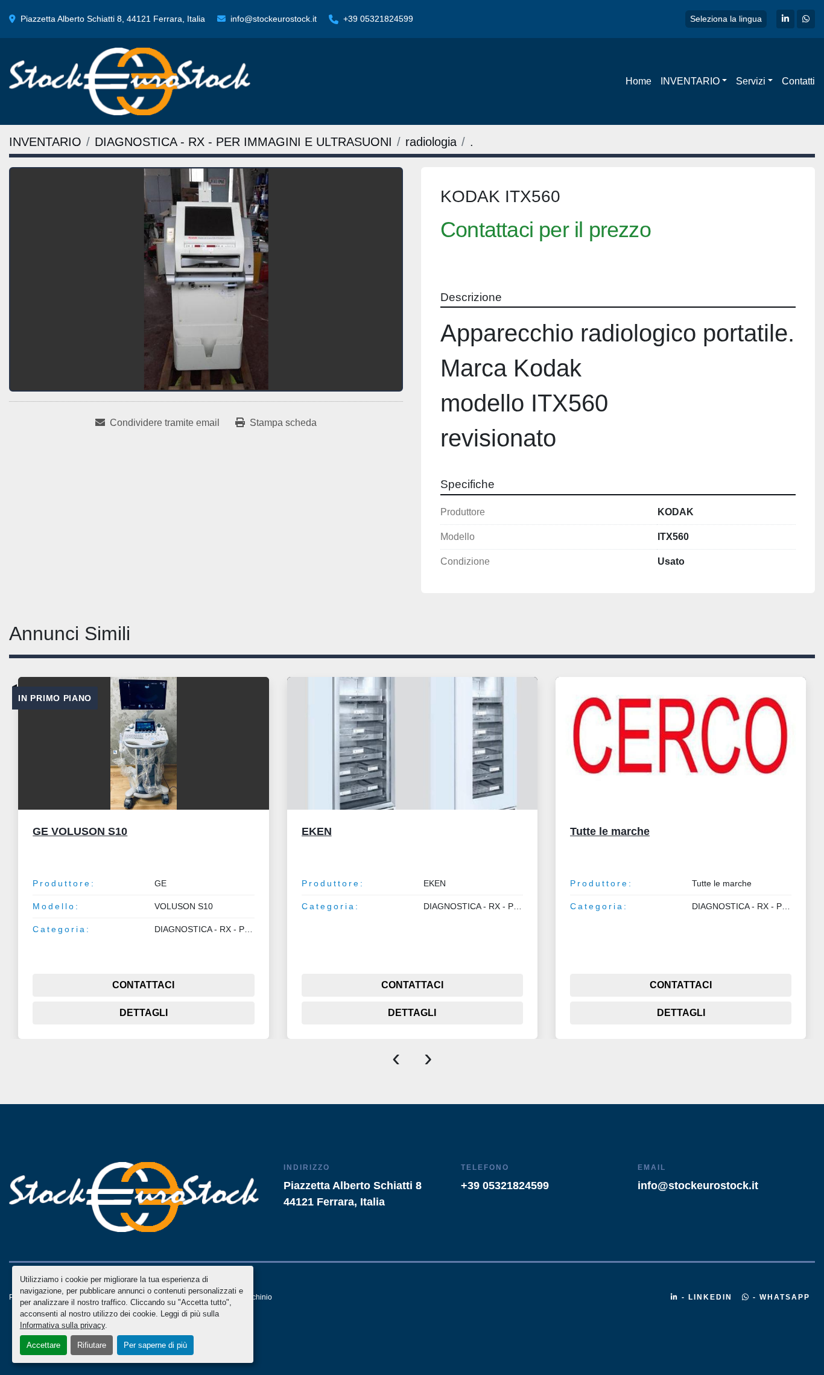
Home (638, 81)
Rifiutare (91, 1345)
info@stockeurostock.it (273, 19)
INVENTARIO (690, 81)
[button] (694, 81)
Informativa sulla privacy (62, 1325)
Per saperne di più (155, 1345)
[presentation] (396, 1057)
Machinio (257, 1297)
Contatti (798, 81)
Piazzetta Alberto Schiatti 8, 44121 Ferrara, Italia (113, 19)
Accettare (43, 1345)
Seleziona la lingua (726, 19)
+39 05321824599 (378, 19)
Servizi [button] (750, 81)
